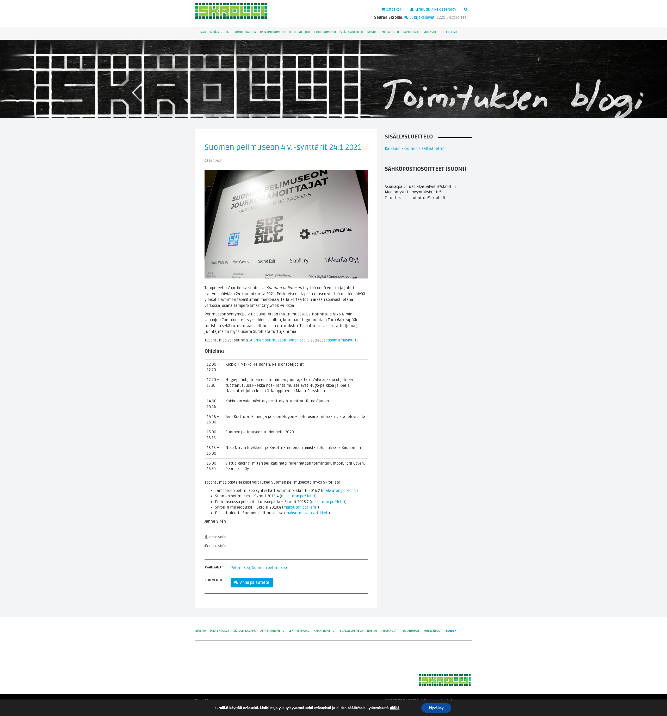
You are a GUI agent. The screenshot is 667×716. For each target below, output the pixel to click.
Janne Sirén (217, 537)
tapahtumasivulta (342, 340)
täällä (394, 708)
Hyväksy (436, 707)
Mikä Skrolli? (220, 32)
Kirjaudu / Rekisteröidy (434, 9)
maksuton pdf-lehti (339, 490)
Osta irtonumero (272, 32)
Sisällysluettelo (351, 32)
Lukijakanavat (421, 17)
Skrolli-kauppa (245, 32)
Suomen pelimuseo (269, 567)
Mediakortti (390, 32)
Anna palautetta (253, 582)
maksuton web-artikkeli (307, 513)
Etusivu (201, 32)
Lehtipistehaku (299, 32)
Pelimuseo (240, 567)
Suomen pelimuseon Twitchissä (277, 340)
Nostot (372, 32)
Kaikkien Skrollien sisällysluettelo (416, 148)
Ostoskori (394, 9)
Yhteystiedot (433, 32)
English (451, 32)
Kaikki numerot (325, 32)
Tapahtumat (411, 32)
